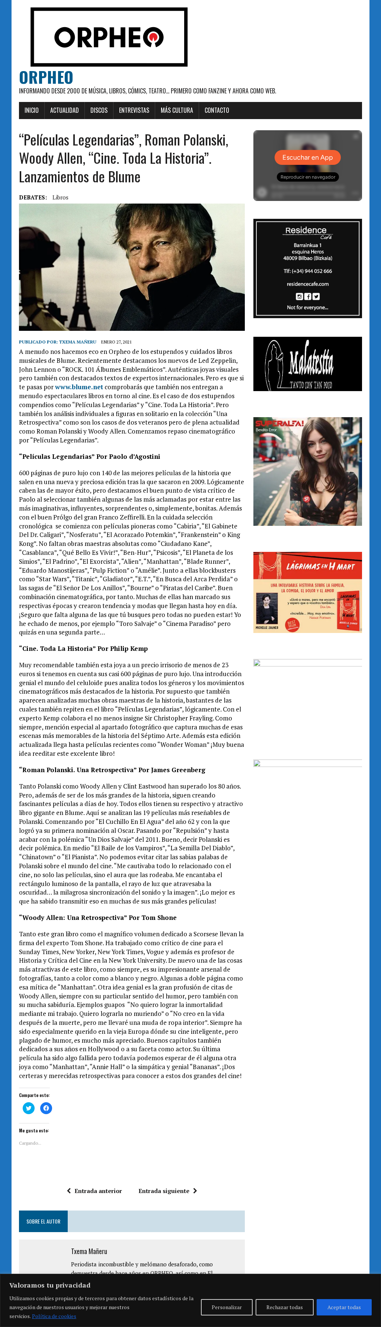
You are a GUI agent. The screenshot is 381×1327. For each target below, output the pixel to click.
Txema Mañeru (77, 342)
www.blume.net (79, 387)
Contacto (217, 110)
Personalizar (227, 1307)
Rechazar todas (284, 1307)
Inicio (32, 110)
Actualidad (64, 110)
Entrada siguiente (163, 1191)
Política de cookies (54, 1316)
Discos (99, 110)
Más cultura (177, 110)
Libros (60, 197)
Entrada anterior (98, 1191)
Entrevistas (134, 110)
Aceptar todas (344, 1307)
